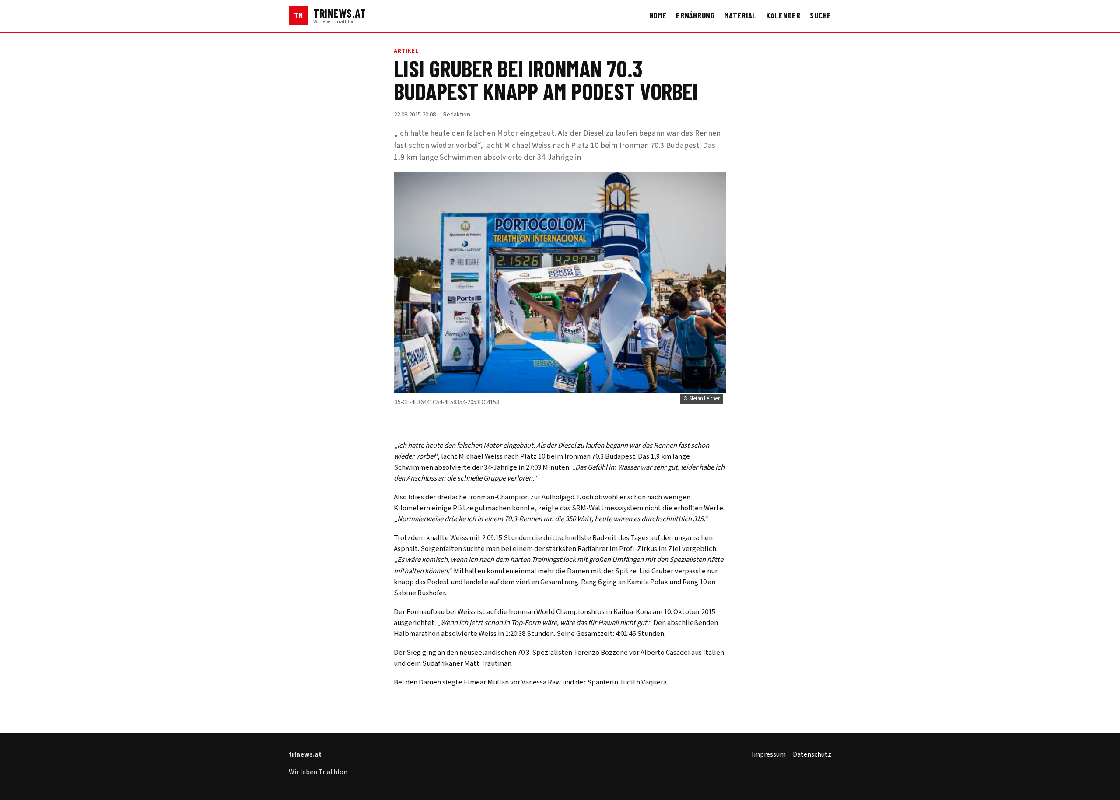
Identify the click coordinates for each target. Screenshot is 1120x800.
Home (658, 15)
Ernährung (695, 15)
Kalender (783, 15)
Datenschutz (812, 754)
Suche (820, 15)
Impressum (769, 754)
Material (740, 15)
